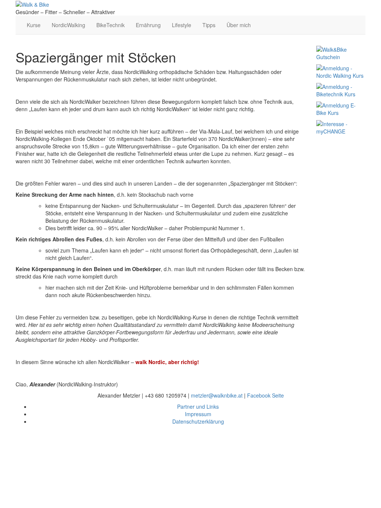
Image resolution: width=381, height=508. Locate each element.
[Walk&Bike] (32, 3)
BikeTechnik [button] (110, 25)
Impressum (198, 414)
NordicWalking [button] (68, 25)
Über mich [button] (239, 25)
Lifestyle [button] (181, 25)
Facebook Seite (265, 395)
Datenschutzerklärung (198, 421)
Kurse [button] (34, 25)
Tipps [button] (208, 25)
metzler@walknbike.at (217, 395)
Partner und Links (198, 406)
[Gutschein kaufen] (340, 52)
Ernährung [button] (148, 25)
